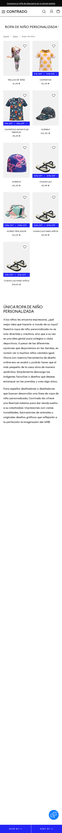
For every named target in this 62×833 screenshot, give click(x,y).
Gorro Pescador (16, 231)
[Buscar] (44, 11)
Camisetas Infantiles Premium (16, 130)
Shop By (14, 829)
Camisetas (45, 80)
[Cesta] (58, 12)
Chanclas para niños (45, 231)
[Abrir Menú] (3, 11)
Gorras (45, 129)
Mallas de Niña (16, 80)
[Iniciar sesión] (52, 12)
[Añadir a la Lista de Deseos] (24, 46)
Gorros (16, 181)
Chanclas (46, 181)
